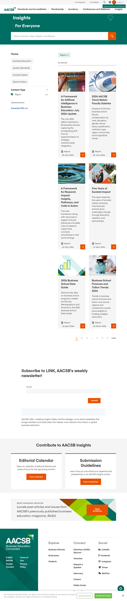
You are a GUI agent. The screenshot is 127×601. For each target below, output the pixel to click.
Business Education (22, 61)
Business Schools (56, 549)
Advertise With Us (19, 108)
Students (52, 561)
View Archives (97, 510)
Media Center (80, 585)
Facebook (105, 555)
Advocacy (78, 573)
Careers (77, 579)
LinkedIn (105, 549)
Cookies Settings (84, 596)
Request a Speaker (78, 566)
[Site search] (104, 2)
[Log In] (114, 2)
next (114, 338)
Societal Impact (20, 74)
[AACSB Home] (10, 9)
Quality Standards (21, 67)
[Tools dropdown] (110, 2)
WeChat (106, 573)
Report (18, 94)
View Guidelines (90, 481)
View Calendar (36, 477)
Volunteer (78, 558)
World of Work (20, 81)
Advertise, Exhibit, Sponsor (82, 551)
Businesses (53, 555)
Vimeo (105, 567)
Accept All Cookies (103, 596)
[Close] (123, 595)
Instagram (106, 561)
